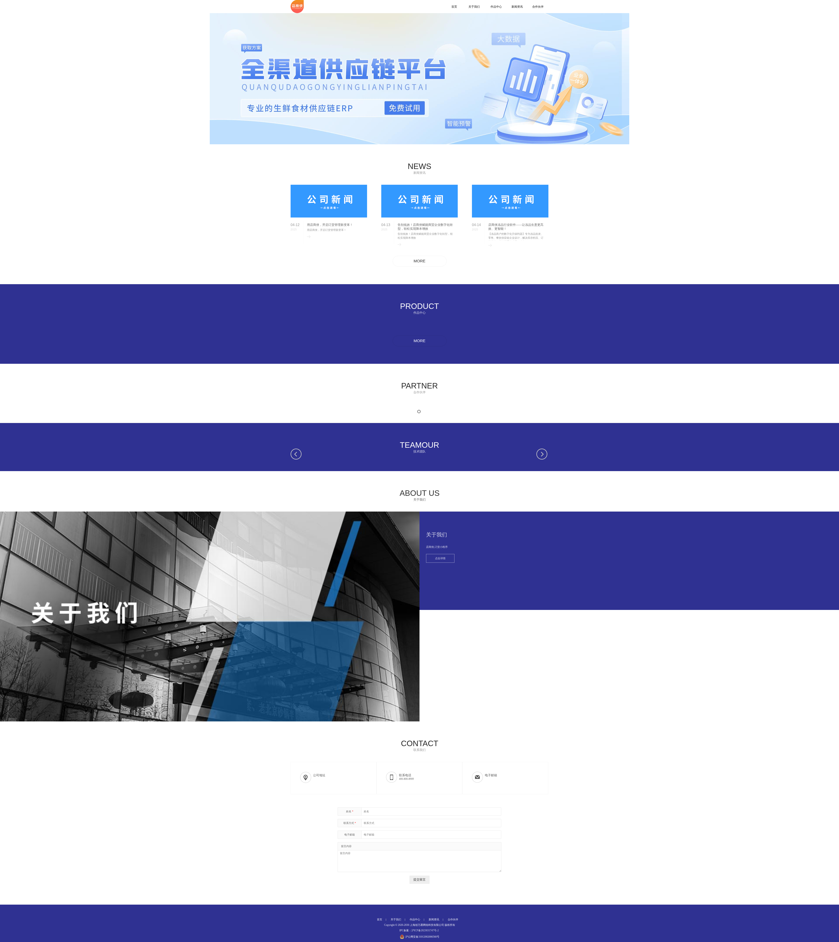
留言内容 (346, 846)
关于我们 (474, 6)
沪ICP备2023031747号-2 (425, 930)
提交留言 (419, 879)
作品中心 (496, 6)
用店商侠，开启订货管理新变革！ (330, 224)
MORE (419, 261)
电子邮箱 (349, 834)
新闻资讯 (517, 6)
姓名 (349, 811)
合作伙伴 (538, 6)
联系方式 (349, 823)
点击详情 (440, 558)
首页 (454, 6)
